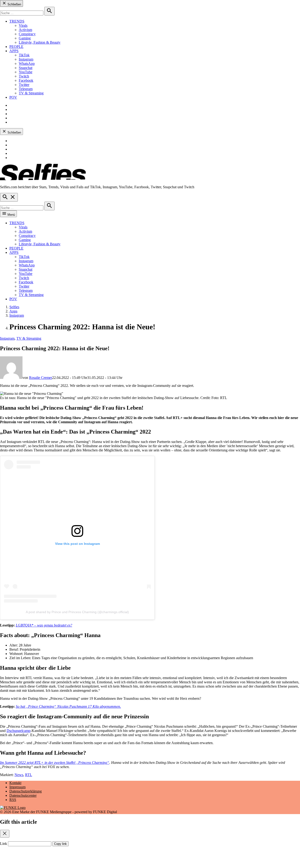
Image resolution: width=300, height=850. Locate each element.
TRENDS (16, 21)
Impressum (17, 787)
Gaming (25, 38)
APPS (14, 51)
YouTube (25, 72)
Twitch (24, 76)
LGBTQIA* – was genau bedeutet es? (44, 625)
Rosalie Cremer (40, 378)
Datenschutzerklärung (25, 791)
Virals (23, 25)
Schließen (14, 4)
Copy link (60, 844)
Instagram (26, 59)
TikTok (24, 55)
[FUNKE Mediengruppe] (13, 808)
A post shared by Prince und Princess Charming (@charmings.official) (77, 612)
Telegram (26, 89)
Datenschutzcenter (23, 795)
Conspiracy (27, 34)
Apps (13, 311)
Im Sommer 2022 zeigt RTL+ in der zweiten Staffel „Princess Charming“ (54, 763)
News (19, 775)
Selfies (14, 307)
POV (13, 97)
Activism (25, 30)
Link (3, 844)
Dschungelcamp (18, 731)
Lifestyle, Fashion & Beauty (39, 42)
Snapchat (25, 68)
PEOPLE (16, 47)
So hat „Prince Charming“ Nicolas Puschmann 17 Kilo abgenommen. (68, 706)
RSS (12, 800)
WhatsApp (27, 63)
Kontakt (15, 783)
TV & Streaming (31, 93)
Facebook (26, 80)
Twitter (24, 85)
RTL (28, 775)
